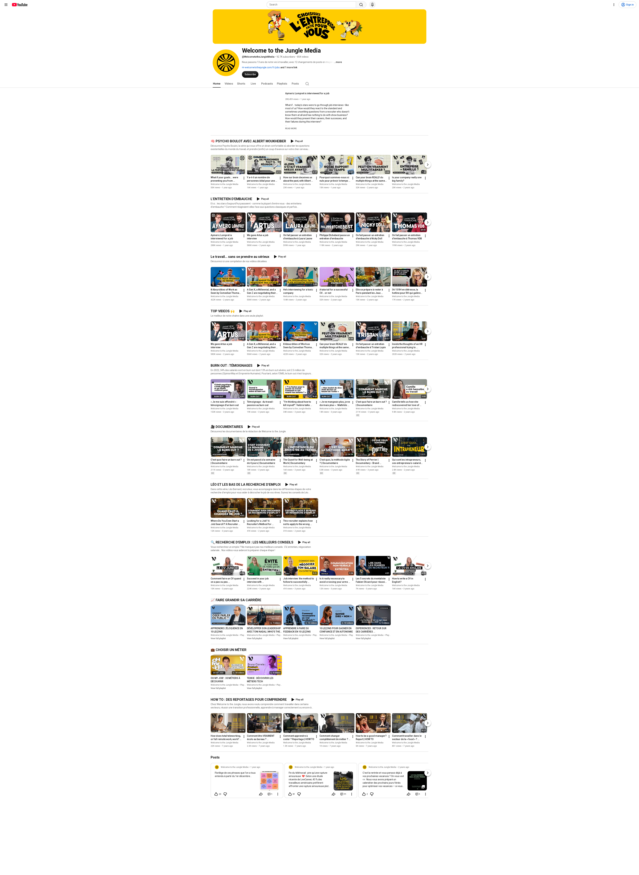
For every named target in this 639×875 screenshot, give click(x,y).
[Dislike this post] (225, 794)
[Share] (261, 794)
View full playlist (218, 638)
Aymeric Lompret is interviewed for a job (307, 93)
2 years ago (403, 767)
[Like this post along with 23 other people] (216, 794)
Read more (291, 128)
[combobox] (312, 5)
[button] (291, 128)
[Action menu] (277, 794)
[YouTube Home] (19, 4)
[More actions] (244, 178)
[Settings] (614, 5)
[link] (247, 781)
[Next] (427, 164)
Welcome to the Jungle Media (224, 184)
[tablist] (319, 84)
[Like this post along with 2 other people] (364, 794)
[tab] (217, 84)
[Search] (361, 4)
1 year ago (255, 767)
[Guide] (6, 5)
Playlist (243, 635)
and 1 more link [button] (288, 67)
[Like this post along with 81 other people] (290, 794)
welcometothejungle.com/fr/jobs (262, 67)
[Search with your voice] (372, 4)
